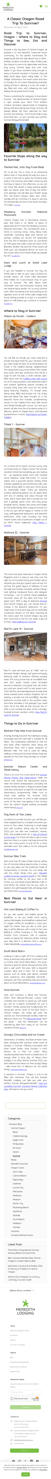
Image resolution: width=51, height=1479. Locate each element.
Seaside (16, 1215)
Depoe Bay (18, 1179)
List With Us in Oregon (17, 1345)
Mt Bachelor (18, 1144)
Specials (13, 1340)
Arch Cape (18, 1171)
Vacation (15, 1231)
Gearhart (17, 1183)
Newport (17, 1199)
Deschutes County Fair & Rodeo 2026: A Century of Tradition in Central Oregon (25, 1269)
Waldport (17, 1223)
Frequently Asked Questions (19, 1362)
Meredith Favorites (19, 1164)
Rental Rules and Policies (18, 1367)
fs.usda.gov (16, 256)
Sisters (16, 1152)
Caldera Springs (20, 1136)
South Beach (19, 1219)
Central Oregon (18, 1128)
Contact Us (24, 1450)
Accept (25, 1474)
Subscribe (25, 1407)
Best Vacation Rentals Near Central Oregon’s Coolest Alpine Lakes (24, 1259)
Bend (15, 1132)
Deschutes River (34, 1018)
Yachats (16, 1227)
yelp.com (23, 1028)
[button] (41, 6)
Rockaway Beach (21, 1207)
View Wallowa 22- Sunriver (24, 622)
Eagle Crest (18, 1140)
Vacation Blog (15, 1124)
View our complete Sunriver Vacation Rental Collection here (25, 1086)
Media (13, 1160)
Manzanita (17, 1191)
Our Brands (14, 1335)
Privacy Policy (22, 1467)
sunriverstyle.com (25, 891)
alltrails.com (8, 760)
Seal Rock (17, 1211)
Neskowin (17, 1195)
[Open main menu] (46, 6)
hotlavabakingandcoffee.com (31, 944)
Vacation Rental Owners (22, 1235)
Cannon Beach (19, 1175)
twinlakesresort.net (11, 849)
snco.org (19, 808)
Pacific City (18, 1203)
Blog (11, 1357)
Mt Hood (17, 1148)
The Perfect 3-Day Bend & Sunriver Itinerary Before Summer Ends (23, 1251)
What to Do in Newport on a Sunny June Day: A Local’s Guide (23, 1278)
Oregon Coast (17, 1167)
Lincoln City (18, 1187)
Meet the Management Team (19, 1331)
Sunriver (10, 27)
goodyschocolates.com (18, 1069)
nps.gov (17, 205)
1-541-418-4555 (19, 1443)
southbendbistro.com (37, 983)
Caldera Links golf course (35, 378)
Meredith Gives (15, 1371)
